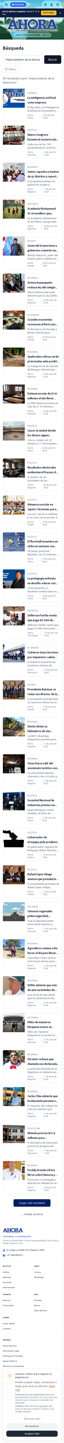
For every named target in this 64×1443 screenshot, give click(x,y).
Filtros (12, 69)
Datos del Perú (40, 1310)
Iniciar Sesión (9, 1323)
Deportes (7, 1277)
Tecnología (39, 1277)
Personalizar (32, 1426)
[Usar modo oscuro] (45, 4)
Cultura (37, 1272)
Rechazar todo (32, 1418)
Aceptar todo (32, 1433)
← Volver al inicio (32, 1214)
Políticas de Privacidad (13, 1356)
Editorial (6, 1300)
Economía (7, 1282)
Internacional (9, 1287)
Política (6, 1272)
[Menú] (57, 4)
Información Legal (11, 1351)
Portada (37, 1300)
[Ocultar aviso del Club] (60, 13)
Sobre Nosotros (10, 1345)
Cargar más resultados (32, 1203)
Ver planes (48, 13)
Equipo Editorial (10, 1361)
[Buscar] (6, 4)
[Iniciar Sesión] (51, 5)
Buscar (52, 59)
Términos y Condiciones (13, 1366)
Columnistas (8, 1305)
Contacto (7, 1328)
